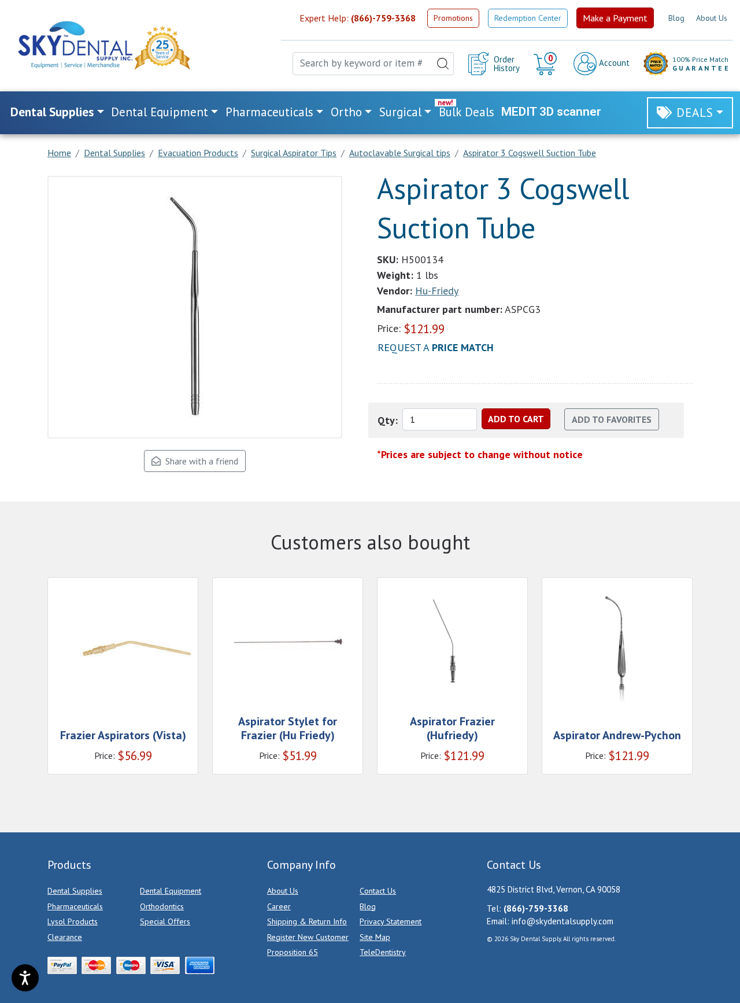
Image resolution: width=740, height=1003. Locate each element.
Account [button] (613, 62)
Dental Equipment (170, 891)
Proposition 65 (292, 952)
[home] (74, 45)
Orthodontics (162, 906)
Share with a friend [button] (199, 461)
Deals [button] (694, 112)
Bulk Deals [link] (466, 112)
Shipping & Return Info (307, 921)
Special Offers (165, 921)
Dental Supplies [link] (52, 112)
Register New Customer (308, 937)
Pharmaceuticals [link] (269, 112)
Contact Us (378, 891)
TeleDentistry (383, 952)
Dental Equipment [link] (159, 112)
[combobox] (373, 63)
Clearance (64, 937)
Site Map (375, 937)
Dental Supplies (74, 891)
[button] (547, 63)
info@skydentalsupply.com (562, 921)
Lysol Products (72, 921)
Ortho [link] (346, 112)
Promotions (453, 18)
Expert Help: (357, 18)
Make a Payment (615, 18)
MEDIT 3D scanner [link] (551, 112)
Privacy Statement (390, 921)
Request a (436, 347)
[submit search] (442, 63)
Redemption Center (527, 18)
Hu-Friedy (436, 290)
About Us (711, 18)
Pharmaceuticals (75, 906)
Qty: (388, 420)
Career (279, 906)
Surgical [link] (400, 112)
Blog (676, 18)
